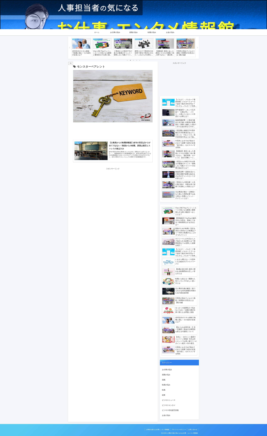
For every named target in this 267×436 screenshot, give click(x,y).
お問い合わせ (192, 429)
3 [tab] (133, 60)
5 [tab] (140, 60)
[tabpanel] (81, 47)
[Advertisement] (113, 132)
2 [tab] (130, 60)
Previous (70, 48)
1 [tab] (127, 60)
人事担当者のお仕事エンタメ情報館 (157, 429)
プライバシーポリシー (178, 429)
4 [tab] (137, 60)
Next (197, 48)
